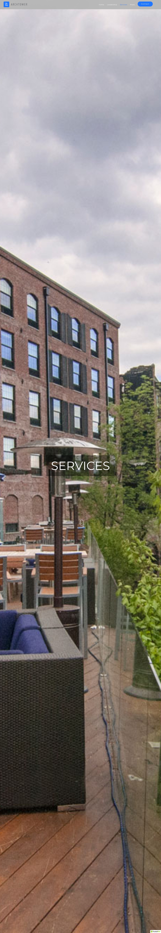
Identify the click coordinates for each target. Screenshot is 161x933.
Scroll (81, 528)
